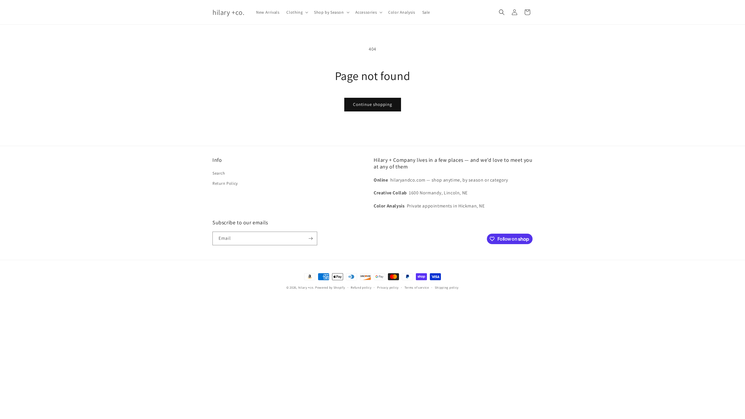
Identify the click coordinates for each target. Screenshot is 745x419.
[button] (297, 12)
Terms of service (417, 287)
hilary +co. (306, 287)
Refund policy (361, 287)
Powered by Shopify (330, 287)
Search (218, 173)
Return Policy (225, 183)
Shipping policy (447, 287)
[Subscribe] (310, 238)
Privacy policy (388, 287)
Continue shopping (372, 104)
